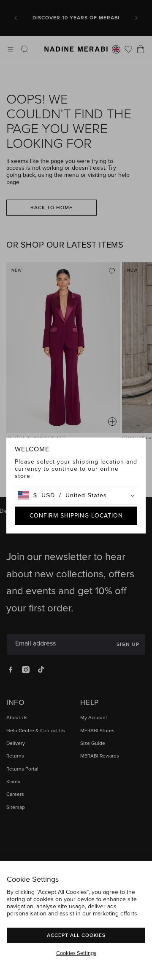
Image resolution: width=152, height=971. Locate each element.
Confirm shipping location (76, 515)
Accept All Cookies (76, 935)
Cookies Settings (76, 953)
